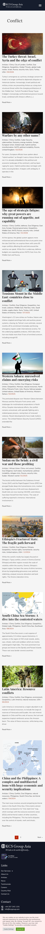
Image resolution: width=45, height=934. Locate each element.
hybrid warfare (30, 145)
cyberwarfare (7, 142)
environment (37, 697)
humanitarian (28, 471)
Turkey (36, 69)
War (18, 233)
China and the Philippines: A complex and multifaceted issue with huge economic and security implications (22, 783)
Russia (15, 69)
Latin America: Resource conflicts (18, 691)
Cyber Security (26, 140)
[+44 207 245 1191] (2, 907)
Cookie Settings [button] (9, 929)
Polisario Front (12, 389)
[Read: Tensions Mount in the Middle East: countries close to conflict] (22, 281)
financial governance (20, 228)
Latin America (17, 699)
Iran (38, 305)
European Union (8, 145)
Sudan (4, 476)
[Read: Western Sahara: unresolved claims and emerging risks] (22, 363)
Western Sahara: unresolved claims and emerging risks (21, 378)
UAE (31, 310)
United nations (7, 391)
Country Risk (6, 891)
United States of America (23, 391)
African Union (14, 468)
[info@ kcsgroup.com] (2, 909)
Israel (10, 69)
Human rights (17, 550)
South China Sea (28, 626)
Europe (35, 142)
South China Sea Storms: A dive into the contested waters (22, 617)
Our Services (6, 871)
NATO (16, 147)
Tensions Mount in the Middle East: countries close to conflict (22, 297)
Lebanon (10, 308)
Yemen (19, 313)
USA (4, 72)
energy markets (26, 142)
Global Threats (25, 67)
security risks (24, 69)
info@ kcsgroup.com (12, 909)
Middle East (6, 230)
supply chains (13, 310)
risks (33, 308)
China (11, 65)
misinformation (8, 147)
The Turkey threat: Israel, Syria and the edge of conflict (22, 58)
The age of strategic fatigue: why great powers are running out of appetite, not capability (21, 215)
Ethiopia (31, 547)
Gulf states (18, 471)
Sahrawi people (35, 389)
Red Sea (27, 308)
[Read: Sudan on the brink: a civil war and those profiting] (22, 447)
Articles (5, 65)
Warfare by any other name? (21, 135)
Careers (4, 887)
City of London (20, 65)
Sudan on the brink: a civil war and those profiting (20, 462)
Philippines (16, 626)
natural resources (30, 386)
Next (40, 837)
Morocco (20, 386)
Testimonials (6, 884)
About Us (4, 874)
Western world (13, 476)
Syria (31, 69)
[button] (40, 5)
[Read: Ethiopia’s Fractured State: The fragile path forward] (22, 526)
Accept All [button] (20, 929)
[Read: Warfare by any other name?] (22, 123)
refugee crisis (15, 473)
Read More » (7, 102)
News (3, 881)
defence (24, 226)
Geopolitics (14, 67)
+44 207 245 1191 (12, 907)
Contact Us (5, 894)
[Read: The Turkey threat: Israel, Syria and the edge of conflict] (22, 44)
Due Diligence (33, 226)
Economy (16, 142)
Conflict (29, 65)
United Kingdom (8, 150)
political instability (26, 147)
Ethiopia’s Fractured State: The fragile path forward (20, 541)
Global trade (19, 145)
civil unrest (30, 468)
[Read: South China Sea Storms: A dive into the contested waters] (22, 603)
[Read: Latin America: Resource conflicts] (22, 676)
